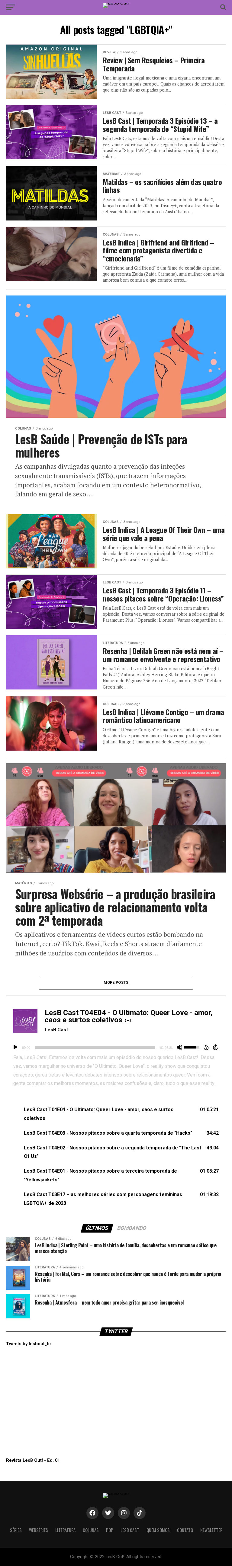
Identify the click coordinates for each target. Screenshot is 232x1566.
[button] (116, 1114)
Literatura (65, 1530)
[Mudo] (179, 1047)
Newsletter (211, 1530)
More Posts (116, 982)
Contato (185, 1530)
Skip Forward (216, 1047)
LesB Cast (56, 1030)
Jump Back (206, 1047)
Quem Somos (158, 1530)
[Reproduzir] (15, 1047)
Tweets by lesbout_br (28, 1343)
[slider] (95, 1047)
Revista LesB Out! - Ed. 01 (33, 1460)
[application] (116, 1047)
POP (109, 1530)
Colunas (91, 1530)
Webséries (38, 1530)
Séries (16, 1530)
